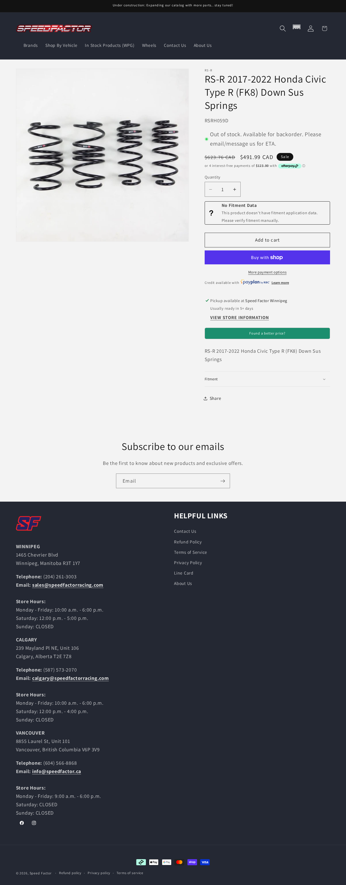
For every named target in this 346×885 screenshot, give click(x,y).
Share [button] (215, 398)
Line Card (184, 573)
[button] (283, 28)
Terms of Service (190, 552)
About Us (183, 583)
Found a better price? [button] (267, 333)
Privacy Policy (188, 562)
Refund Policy (188, 541)
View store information (239, 318)
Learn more (280, 282)
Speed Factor (41, 873)
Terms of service (130, 873)
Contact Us (185, 531)
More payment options (267, 272)
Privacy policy (99, 873)
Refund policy (70, 873)
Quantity (212, 177)
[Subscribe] (223, 481)
